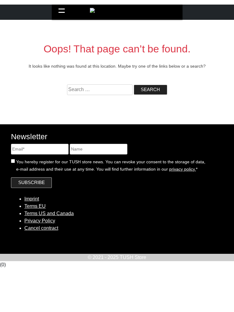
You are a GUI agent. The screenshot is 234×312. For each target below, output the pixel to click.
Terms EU (35, 206)
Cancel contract (41, 228)
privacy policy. (182, 169)
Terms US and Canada (49, 213)
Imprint (31, 198)
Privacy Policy (39, 220)
